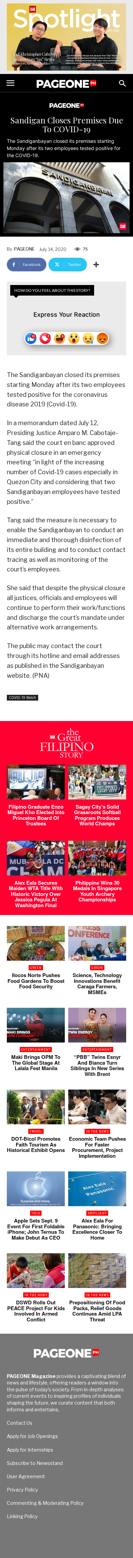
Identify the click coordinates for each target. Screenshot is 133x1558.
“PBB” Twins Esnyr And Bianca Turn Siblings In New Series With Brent (97, 1065)
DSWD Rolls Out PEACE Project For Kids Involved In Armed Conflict (36, 1311)
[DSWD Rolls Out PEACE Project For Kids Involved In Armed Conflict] (36, 1270)
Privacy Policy (22, 1490)
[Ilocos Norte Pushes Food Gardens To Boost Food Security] (36, 943)
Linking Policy (22, 1516)
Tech (35, 1213)
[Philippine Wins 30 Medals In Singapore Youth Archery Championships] (97, 858)
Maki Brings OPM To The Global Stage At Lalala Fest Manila (35, 1062)
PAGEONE (24, 249)
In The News (97, 1131)
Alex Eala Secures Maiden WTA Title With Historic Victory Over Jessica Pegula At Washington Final (36, 894)
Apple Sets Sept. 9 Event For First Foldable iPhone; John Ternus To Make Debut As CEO (35, 1229)
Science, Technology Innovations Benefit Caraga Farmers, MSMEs (97, 983)
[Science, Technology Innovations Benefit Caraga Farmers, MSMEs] (97, 943)
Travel (36, 1131)
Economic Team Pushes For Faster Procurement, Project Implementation (97, 1147)
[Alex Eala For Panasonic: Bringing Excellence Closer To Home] (97, 1188)
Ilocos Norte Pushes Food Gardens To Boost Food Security (36, 980)
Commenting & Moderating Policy (45, 1503)
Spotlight (97, 1213)
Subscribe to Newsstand (35, 1463)
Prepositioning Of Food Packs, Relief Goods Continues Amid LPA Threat (97, 1311)
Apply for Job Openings (32, 1436)
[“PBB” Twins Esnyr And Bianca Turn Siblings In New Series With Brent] (97, 1025)
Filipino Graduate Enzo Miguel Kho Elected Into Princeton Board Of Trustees (36, 815)
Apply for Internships (30, 1450)
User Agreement (26, 1476)
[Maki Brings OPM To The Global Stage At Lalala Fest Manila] (36, 1025)
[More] (96, 264)
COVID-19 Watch (22, 697)
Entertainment (35, 1049)
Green (36, 967)
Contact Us (19, 1423)
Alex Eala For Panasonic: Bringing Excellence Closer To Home (97, 1229)
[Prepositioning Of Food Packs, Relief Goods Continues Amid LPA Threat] (97, 1270)
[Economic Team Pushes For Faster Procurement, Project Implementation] (97, 1107)
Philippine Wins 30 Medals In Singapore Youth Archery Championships (97, 891)
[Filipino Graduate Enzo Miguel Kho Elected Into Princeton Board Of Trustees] (36, 782)
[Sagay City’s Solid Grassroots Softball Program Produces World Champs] (97, 782)
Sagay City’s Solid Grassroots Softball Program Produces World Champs (97, 815)
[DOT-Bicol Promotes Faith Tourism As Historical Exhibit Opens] (36, 1107)
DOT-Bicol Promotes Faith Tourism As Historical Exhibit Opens (36, 1144)
